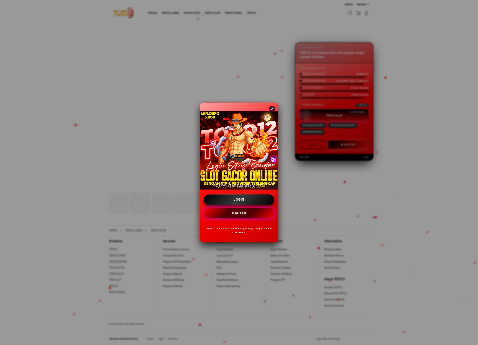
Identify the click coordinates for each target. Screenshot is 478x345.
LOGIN (239, 199)
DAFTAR (239, 212)
